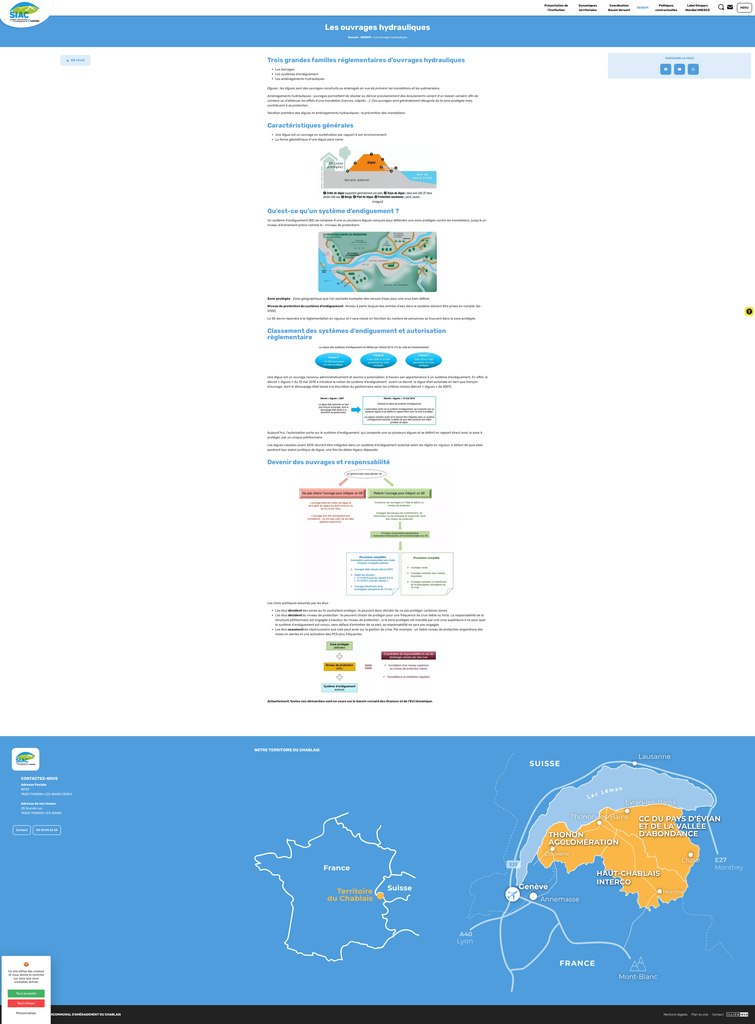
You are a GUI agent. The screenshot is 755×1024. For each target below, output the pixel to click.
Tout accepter (26, 993)
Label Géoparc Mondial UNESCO (697, 8)
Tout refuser (26, 1003)
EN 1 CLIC (78, 60)
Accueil (353, 37)
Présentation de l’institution (556, 8)
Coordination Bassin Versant (619, 8)
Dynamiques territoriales (588, 8)
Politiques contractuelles (666, 8)
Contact (718, 1014)
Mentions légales (676, 1014)
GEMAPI (642, 7)
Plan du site (699, 1014)
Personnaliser (26, 1013)
